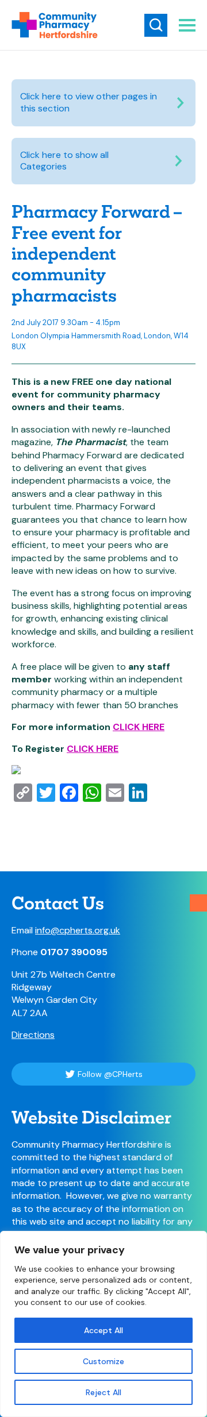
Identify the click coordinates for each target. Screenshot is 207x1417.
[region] (103, 1324)
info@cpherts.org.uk (77, 930)
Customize (103, 1361)
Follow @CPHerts (110, 1074)
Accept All (103, 1330)
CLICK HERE (138, 727)
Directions (33, 1035)
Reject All (103, 1392)
